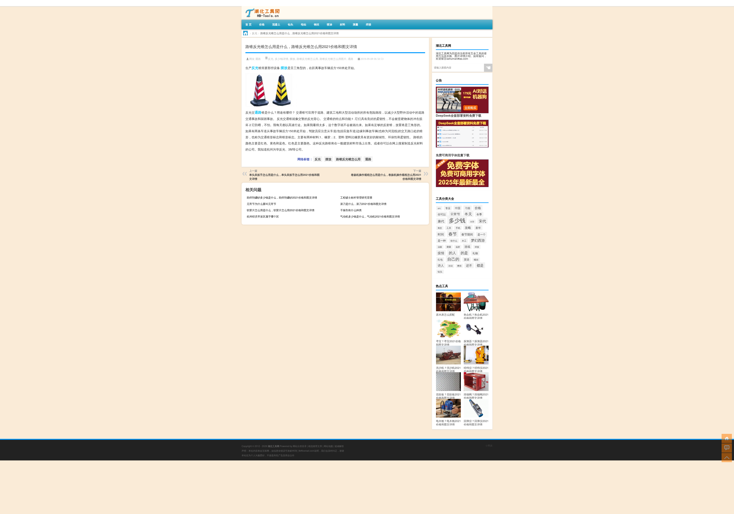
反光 (254, 33)
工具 (449, 227)
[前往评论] (726, 447)
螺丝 (476, 259)
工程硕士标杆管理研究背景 (356, 197)
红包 (440, 259)
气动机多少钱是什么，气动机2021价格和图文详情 (370, 216)
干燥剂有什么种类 (351, 210)
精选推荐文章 (315, 446)
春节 (452, 234)
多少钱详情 (281, 59)
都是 (480, 265)
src (439, 208)
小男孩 (489, 445)
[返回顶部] (726, 457)
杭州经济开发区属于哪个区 (263, 216)
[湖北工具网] (262, 7)
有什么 (453, 240)
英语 (466, 259)
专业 (447, 208)
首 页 (248, 24)
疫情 (441, 253)
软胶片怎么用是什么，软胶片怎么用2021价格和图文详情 (280, 210)
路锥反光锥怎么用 (307, 59)
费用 (459, 265)
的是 (464, 252)
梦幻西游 (478, 240)
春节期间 (467, 234)
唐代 (441, 221)
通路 (258, 59)
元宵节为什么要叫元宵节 (261, 204)
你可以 (442, 214)
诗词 (450, 265)
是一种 (442, 240)
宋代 (482, 220)
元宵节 (455, 214)
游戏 (467, 246)
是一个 (481, 234)
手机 (458, 227)
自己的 (453, 259)
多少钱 (457, 220)
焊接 (368, 24)
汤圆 (440, 246)
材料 (342, 24)
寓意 (440, 227)
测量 (355, 24)
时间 (441, 234)
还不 (469, 265)
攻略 (468, 227)
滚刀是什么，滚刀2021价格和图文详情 (363, 204)
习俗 (467, 208)
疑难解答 (339, 446)
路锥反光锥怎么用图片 (333, 59)
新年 (478, 228)
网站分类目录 (300, 446)
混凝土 (276, 24)
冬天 (468, 213)
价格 (262, 24)
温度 (458, 246)
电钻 (303, 24)
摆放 (292, 59)
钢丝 (316, 24)
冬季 (479, 214)
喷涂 (329, 24)
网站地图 (328, 446)
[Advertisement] (114, 487)
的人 (452, 252)
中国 (457, 208)
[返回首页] (726, 438)
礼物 (475, 253)
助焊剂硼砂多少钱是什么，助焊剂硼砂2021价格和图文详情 (282, 197)
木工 (464, 240)
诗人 (441, 265)
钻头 (290, 24)
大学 (472, 221)
